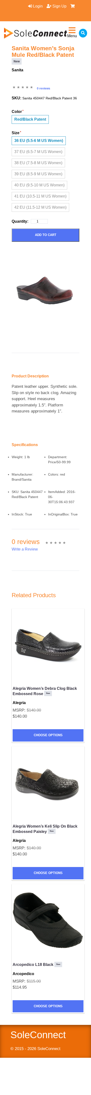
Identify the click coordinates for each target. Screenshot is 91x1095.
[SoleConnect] (35, 33)
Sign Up (58, 6)
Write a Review (25, 549)
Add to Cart (45, 235)
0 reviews (43, 88)
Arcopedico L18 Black (36, 965)
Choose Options (48, 735)
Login (37, 6)
